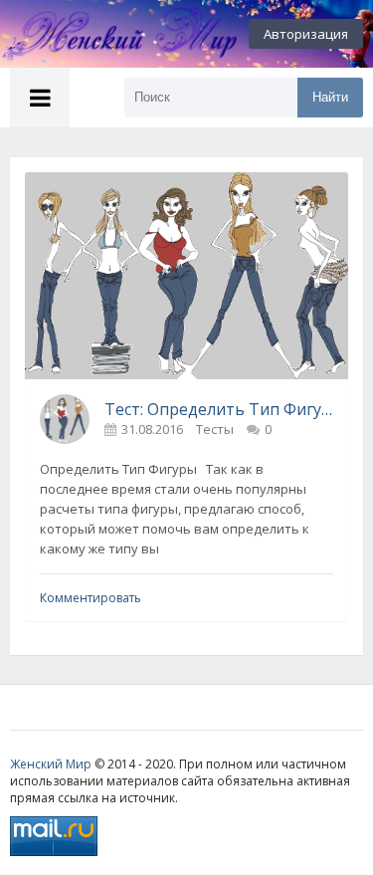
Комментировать (90, 597)
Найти (330, 97)
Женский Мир (51, 764)
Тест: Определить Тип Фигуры (218, 409)
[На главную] (109, 34)
